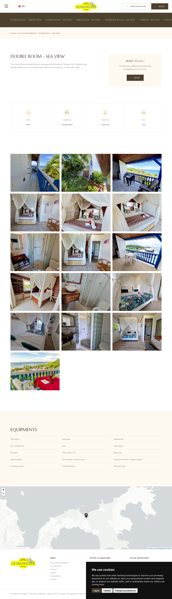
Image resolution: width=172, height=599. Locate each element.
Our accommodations (59, 563)
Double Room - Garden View (25, 20)
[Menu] (6, 6)
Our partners (55, 576)
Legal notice (52, 594)
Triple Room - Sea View (88, 20)
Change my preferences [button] (125, 591)
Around (53, 569)
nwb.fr (81, 594)
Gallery (53, 573)
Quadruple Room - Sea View (120, 20)
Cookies (62, 594)
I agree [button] (96, 591)
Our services (55, 566)
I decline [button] (107, 591)
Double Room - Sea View (59, 20)
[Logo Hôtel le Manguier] (86, 6)
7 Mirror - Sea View (149, 20)
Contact (53, 579)
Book (137, 78)
